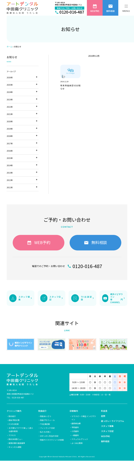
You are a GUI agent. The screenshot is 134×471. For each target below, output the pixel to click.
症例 (103, 416)
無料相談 (105, 441)
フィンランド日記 (47, 428)
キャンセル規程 (15, 447)
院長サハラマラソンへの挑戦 (52, 440)
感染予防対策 (14, 420)
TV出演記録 (45, 424)
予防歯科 (75, 427)
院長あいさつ (45, 416)
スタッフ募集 (107, 426)
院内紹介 (12, 416)
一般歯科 (75, 435)
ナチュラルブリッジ (79, 439)
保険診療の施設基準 (17, 443)
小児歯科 (75, 431)
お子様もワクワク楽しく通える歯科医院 (21, 430)
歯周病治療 (76, 423)
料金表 (104, 410)
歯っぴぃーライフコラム (112, 420)
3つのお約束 (14, 424)
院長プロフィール (47, 420)
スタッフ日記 (107, 431)
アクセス (12, 435)
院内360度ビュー (16, 439)
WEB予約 (105, 436)
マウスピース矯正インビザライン (83, 418)
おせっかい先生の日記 (49, 436)
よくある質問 (76, 443)
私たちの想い (45, 432)
